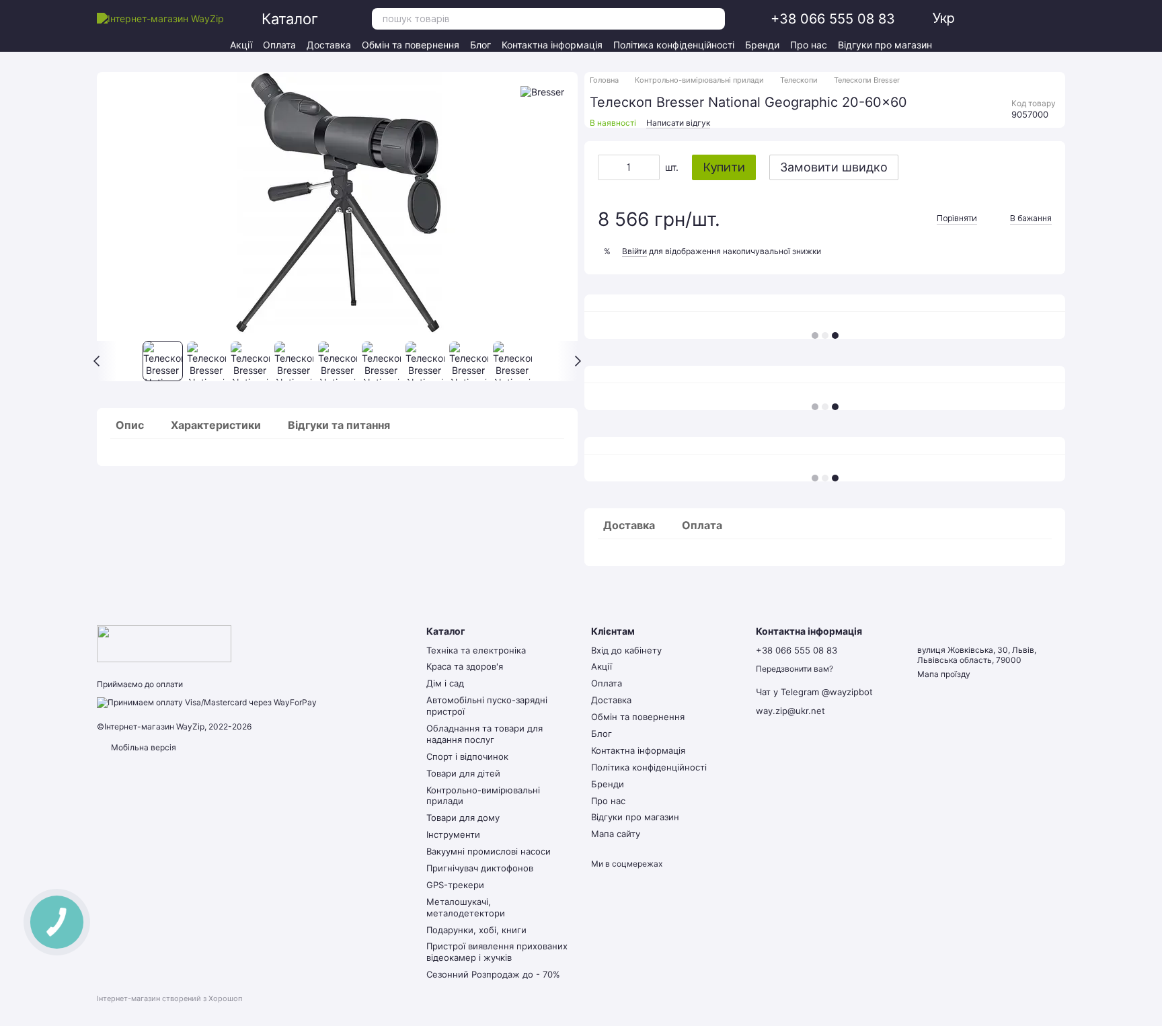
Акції (241, 44)
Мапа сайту (615, 833)
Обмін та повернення (410, 44)
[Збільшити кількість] (649, 167)
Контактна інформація (552, 44)
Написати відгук (678, 123)
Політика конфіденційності (673, 44)
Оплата (279, 44)
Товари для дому (463, 817)
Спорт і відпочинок (467, 756)
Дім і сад (445, 683)
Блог (480, 44)
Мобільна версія (142, 747)
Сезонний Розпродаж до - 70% (493, 974)
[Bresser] (542, 92)
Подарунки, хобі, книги (476, 929)
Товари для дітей (463, 773)
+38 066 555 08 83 (833, 19)
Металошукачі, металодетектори (465, 907)
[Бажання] (1010, 19)
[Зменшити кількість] (607, 167)
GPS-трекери (455, 884)
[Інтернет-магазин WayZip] (164, 643)
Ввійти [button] (634, 251)
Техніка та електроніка (476, 650)
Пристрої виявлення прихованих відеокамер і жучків (497, 952)
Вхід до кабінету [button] (626, 650)
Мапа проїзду (943, 674)
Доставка (329, 44)
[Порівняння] (1034, 19)
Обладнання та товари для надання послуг (484, 734)
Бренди (762, 44)
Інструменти (453, 834)
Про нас (808, 44)
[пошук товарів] (714, 19)
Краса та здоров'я (464, 666)
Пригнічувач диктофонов (479, 868)
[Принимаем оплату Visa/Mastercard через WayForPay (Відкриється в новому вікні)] (207, 702)
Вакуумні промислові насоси (488, 851)
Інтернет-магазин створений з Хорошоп (169, 998)
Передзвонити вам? (794, 669)
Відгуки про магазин (885, 44)
